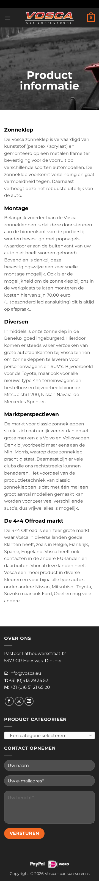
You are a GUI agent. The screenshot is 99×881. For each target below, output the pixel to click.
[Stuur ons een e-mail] (29, 701)
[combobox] (49, 735)
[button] (7, 17)
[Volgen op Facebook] (9, 701)
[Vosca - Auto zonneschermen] (49, 18)
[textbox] (48, 736)
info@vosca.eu (25, 673)
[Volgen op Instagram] (19, 701)
